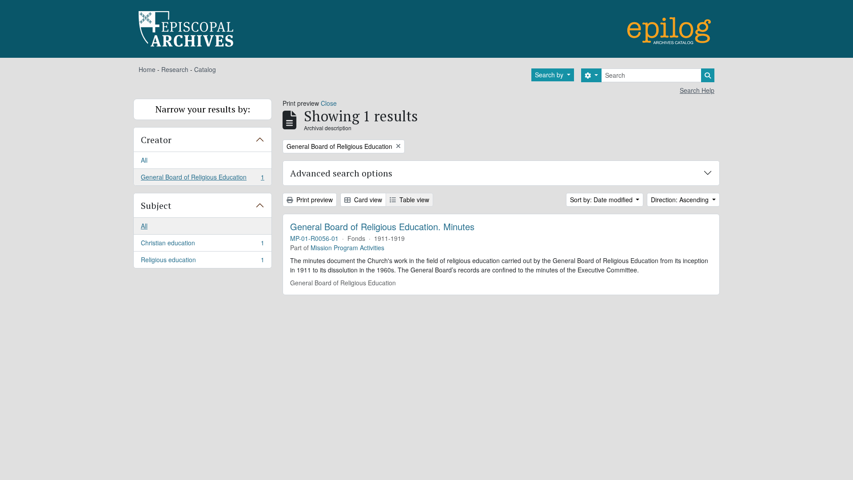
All (144, 160)
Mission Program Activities (347, 247)
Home (147, 69)
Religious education (202, 261)
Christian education (202, 245)
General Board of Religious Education (202, 178)
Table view (413, 199)
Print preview (314, 199)
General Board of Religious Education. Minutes (382, 226)
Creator (156, 140)
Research (174, 69)
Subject (156, 206)
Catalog (205, 69)
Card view (367, 199)
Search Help (697, 90)
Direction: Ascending (680, 199)
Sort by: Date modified (602, 199)
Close (329, 103)
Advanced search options (341, 173)
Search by (550, 74)
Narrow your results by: (202, 109)
